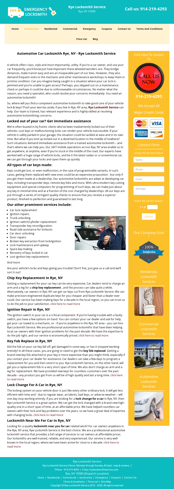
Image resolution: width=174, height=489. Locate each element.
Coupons (107, 28)
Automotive (31, 28)
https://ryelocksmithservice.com (100, 469)
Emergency (89, 28)
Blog (95, 39)
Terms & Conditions (74, 481)
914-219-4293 (153, 9)
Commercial (70, 28)
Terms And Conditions (149, 28)
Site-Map (106, 481)
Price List (81, 39)
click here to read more (65, 304)
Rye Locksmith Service (103, 107)
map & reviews (121, 465)
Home (15, 28)
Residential (50, 28)
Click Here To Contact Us (149, 57)
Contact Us (124, 28)
